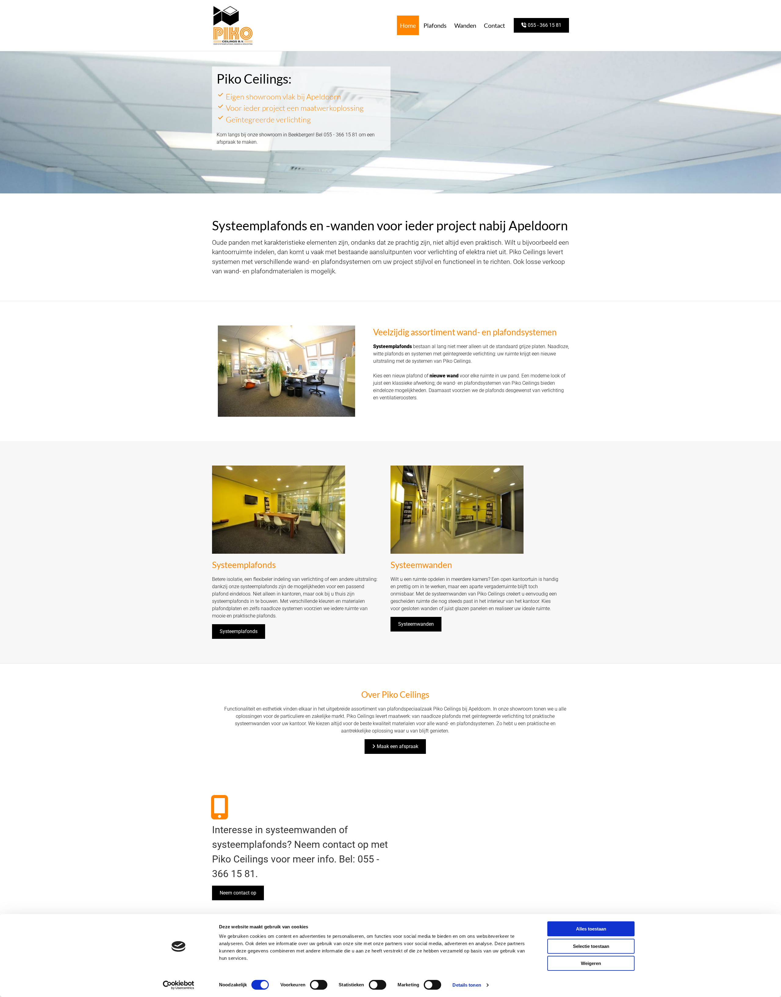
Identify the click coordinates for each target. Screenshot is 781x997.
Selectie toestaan (591, 946)
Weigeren (591, 963)
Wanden (465, 25)
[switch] (318, 985)
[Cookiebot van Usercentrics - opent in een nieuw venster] (178, 985)
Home (408, 25)
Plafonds (435, 25)
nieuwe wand (444, 376)
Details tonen (466, 985)
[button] (541, 25)
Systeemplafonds (392, 346)
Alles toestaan (591, 928)
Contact (494, 25)
